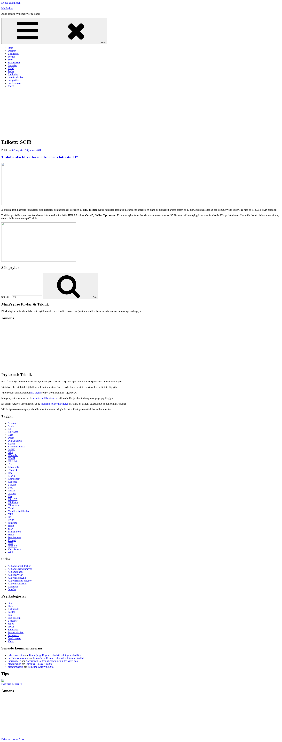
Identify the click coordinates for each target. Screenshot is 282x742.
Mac (10, 496)
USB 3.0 (12, 546)
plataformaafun (15, 666)
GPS (10, 452)
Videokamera (15, 549)
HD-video (13, 455)
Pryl (10, 517)
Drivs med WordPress (12, 739)
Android (12, 423)
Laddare (12, 484)
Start (10, 47)
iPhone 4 (12, 470)
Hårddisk (12, 461)
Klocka (11, 475)
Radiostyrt (13, 74)
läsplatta (12, 493)
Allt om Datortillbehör (19, 566)
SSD (10, 528)
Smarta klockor (16, 77)
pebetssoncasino (16, 655)
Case (10, 434)
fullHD (11, 449)
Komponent (14, 478)
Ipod (10, 473)
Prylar (11, 71)
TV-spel (12, 540)
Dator (11, 437)
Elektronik (13, 53)
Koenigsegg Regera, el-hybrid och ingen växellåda (55, 655)
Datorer (12, 50)
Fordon (11, 56)
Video (11, 86)
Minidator (13, 502)
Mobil (11, 68)
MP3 (10, 514)
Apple (11, 426)
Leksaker (12, 65)
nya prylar (35, 392)
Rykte (11, 519)
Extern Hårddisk (16, 446)
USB (10, 543)
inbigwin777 (14, 661)
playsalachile (14, 663)
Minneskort (14, 505)
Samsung (12, 522)
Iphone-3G (13, 467)
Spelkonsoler (14, 83)
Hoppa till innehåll (10, 2)
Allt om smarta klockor (19, 580)
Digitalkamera (15, 440)
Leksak (11, 490)
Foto (10, 59)
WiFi (10, 552)
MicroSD (12, 499)
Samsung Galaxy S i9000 (39, 663)
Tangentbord (14, 531)
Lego (10, 487)
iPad (10, 464)
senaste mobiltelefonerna (45, 398)
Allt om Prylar (15, 574)
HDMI (11, 458)
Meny (103, 42)
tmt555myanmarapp (18, 658)
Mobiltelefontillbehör (19, 511)
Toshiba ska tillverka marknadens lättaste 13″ (39, 157)
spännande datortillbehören (54, 403)
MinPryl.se (7, 8)
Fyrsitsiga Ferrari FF (11, 684)
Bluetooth (13, 431)
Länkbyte (13, 586)
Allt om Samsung (17, 577)
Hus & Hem (14, 62)
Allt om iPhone (16, 571)
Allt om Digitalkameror (20, 568)
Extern (11, 443)
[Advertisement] (141, 113)
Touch (11, 534)
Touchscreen (14, 537)
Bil (9, 429)
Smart (11, 525)
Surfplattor (13, 80)
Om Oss (12, 589)
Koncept (12, 481)
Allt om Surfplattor (17, 583)
